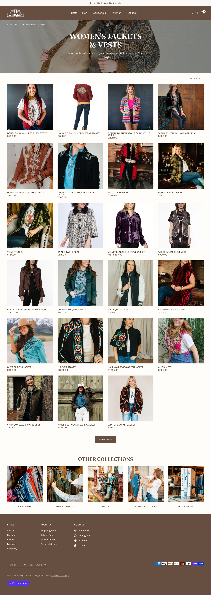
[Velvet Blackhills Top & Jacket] (131, 225)
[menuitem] (74, 13)
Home (74, 13)
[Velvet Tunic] (30, 225)
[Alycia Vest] (181, 340)
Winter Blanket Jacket (121, 425)
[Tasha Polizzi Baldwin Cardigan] (181, 107)
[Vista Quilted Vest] (131, 283)
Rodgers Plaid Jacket (171, 193)
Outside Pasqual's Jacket (72, 310)
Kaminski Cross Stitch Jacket (125, 367)
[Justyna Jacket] (80, 340)
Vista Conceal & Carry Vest (23, 425)
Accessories (25, 506)
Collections (100, 13)
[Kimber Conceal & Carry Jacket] (80, 398)
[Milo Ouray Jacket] (131, 166)
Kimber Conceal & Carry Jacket (76, 425)
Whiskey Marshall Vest (172, 252)
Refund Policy (48, 535)
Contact (11, 535)
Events (10, 539)
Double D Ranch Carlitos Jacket (26, 193)
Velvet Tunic (14, 252)
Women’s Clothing (145, 506)
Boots (105, 506)
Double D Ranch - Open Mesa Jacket (78, 133)
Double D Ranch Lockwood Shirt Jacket (77, 193)
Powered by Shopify (60, 575)
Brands (117, 13)
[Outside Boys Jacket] (30, 340)
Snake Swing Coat (68, 252)
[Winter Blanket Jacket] (131, 398)
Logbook (132, 13)
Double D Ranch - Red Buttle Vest (27, 133)
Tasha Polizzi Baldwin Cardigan (177, 133)
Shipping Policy (49, 530)
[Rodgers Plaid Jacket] (181, 166)
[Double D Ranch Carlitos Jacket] (30, 166)
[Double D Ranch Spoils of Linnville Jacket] (131, 107)
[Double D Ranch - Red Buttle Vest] (30, 107)
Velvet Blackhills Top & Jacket (126, 252)
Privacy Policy (48, 539)
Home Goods (185, 506)
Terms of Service (49, 544)
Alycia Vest (164, 367)
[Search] (197, 13)
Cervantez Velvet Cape (171, 310)
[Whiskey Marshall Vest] (181, 225)
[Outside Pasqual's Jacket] (80, 283)
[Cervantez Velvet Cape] (181, 283)
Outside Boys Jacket (19, 367)
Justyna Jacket (67, 367)
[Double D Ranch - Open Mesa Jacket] (80, 107)
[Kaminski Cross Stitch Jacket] (131, 340)
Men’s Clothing (65, 506)
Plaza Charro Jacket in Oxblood (26, 310)
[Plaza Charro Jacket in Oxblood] (30, 283)
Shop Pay (12, 548)
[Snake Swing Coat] (80, 225)
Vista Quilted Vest (118, 310)
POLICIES (46, 525)
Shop (84, 13)
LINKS (11, 525)
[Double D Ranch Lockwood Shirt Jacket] (80, 166)
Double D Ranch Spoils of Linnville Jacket (129, 134)
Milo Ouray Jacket (119, 193)
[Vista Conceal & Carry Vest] (30, 398)
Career (10, 530)
